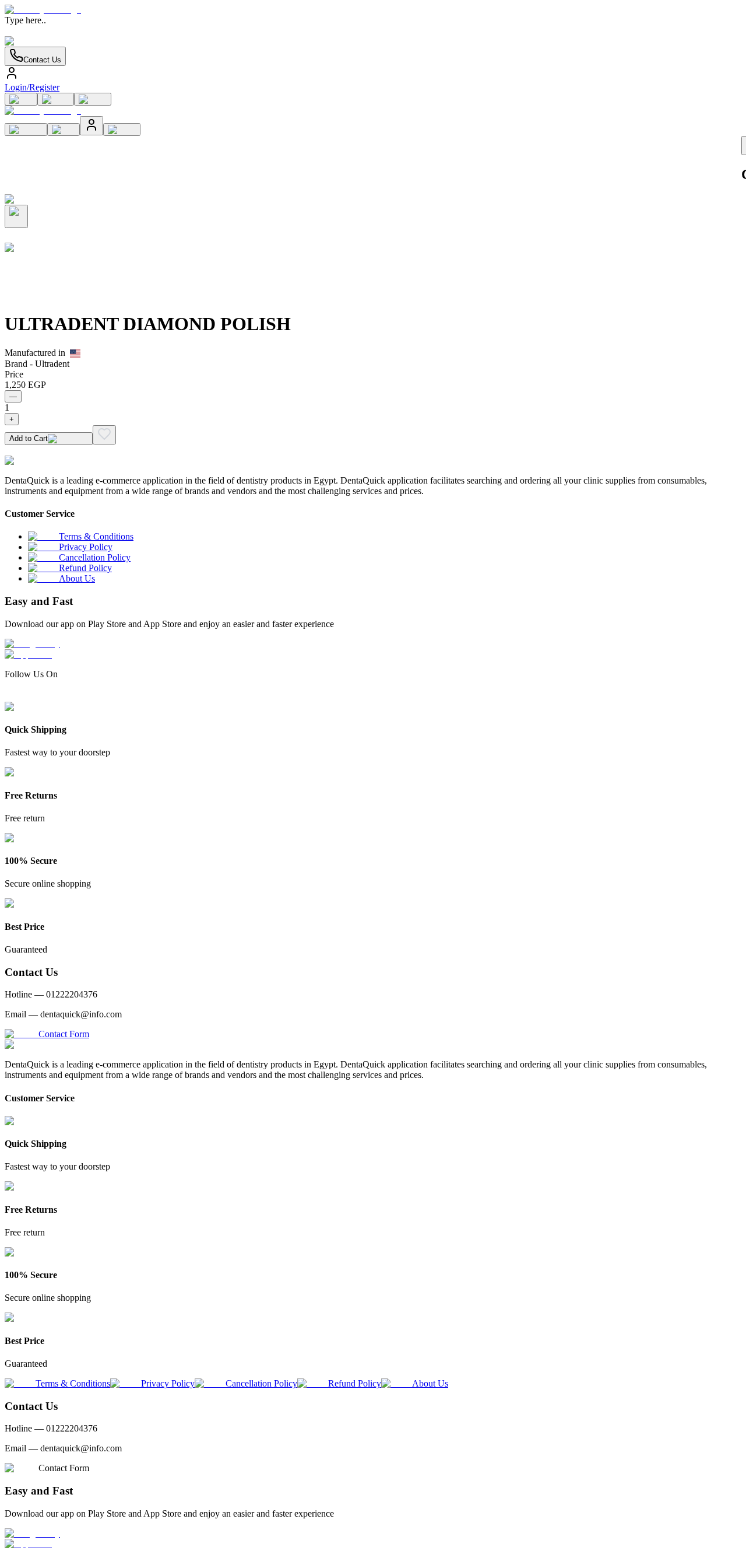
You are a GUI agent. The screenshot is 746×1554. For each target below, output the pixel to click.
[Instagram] (20, 696)
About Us (77, 578)
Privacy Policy (85, 547)
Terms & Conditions (96, 536)
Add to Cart (28, 438)
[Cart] (21, 99)
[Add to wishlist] (104, 434)
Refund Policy (85, 568)
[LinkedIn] (31, 696)
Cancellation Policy (95, 557)
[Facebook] (10, 696)
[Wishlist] (55, 99)
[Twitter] (41, 696)
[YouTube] (52, 696)
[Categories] (92, 99)
